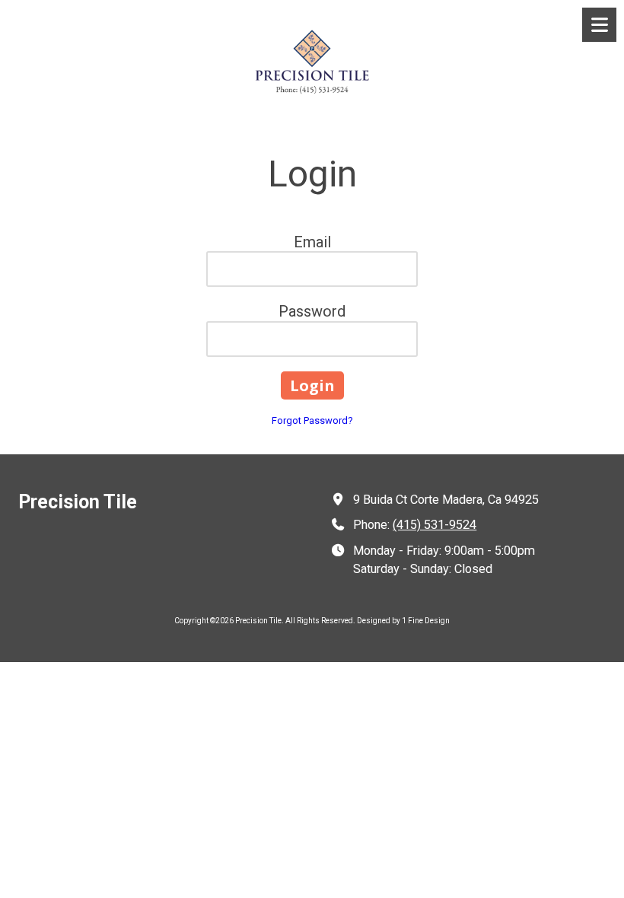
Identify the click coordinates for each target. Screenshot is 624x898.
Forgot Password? (312, 420)
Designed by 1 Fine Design (403, 620)
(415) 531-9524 (434, 524)
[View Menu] (599, 25)
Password (312, 311)
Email (312, 242)
